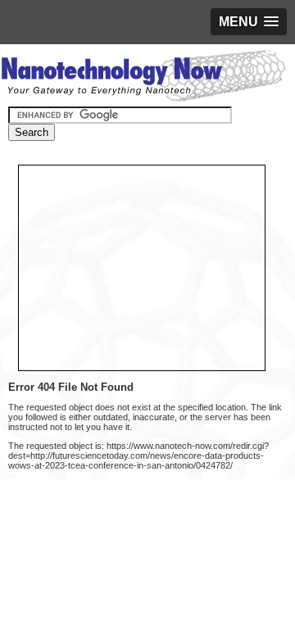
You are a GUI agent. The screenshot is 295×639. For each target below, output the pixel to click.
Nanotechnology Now (143, 77)
